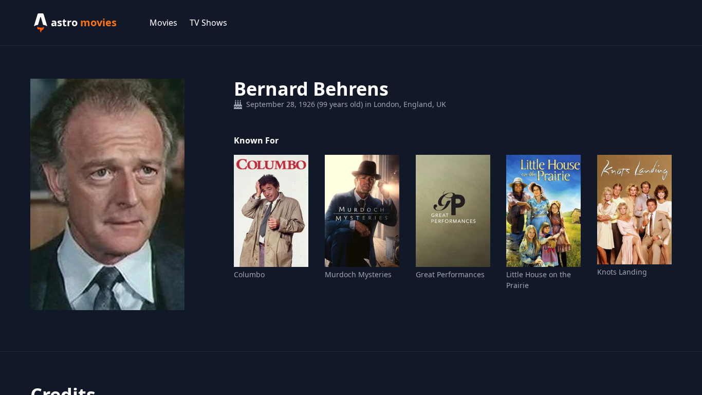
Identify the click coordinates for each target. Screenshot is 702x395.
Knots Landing (622, 272)
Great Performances (450, 274)
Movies (163, 22)
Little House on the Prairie (538, 280)
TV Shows (208, 22)
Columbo (249, 274)
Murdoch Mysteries (358, 274)
